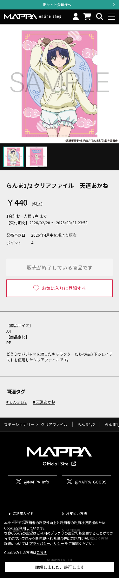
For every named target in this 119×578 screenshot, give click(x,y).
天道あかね (45, 402)
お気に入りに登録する (64, 288)
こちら (41, 552)
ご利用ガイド (23, 513)
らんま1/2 (18, 402)
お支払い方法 (76, 513)
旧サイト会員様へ (57, 4)
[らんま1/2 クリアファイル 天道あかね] (59, 83)
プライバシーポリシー (46, 543)
